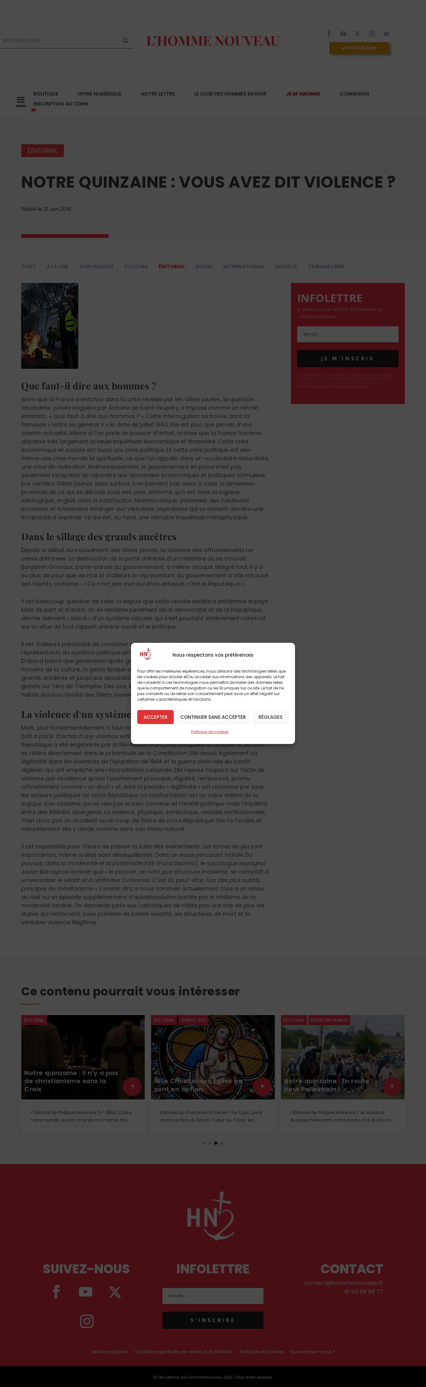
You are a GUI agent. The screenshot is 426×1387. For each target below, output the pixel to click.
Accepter (155, 716)
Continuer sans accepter (213, 716)
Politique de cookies (210, 731)
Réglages (271, 716)
